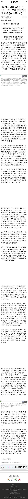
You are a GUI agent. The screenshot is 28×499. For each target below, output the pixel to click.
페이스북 (12, 480)
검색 (26, 2)
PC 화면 (14, 484)
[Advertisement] (14, 102)
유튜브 (19, 480)
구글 (9, 480)
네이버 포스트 (16, 480)
